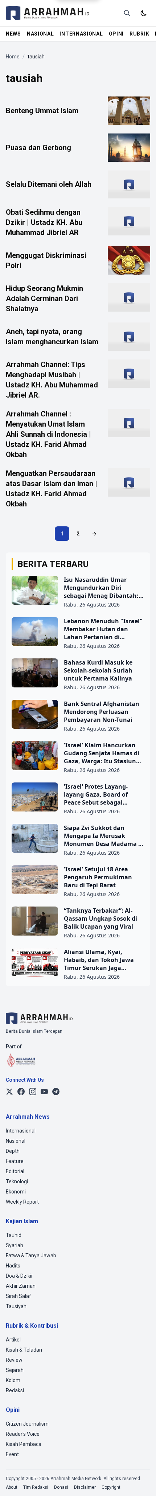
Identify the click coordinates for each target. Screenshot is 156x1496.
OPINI (116, 34)
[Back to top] (141, 1481)
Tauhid (13, 1235)
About (11, 1487)
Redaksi (15, 1390)
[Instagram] (32, 1091)
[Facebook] (21, 1091)
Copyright (111, 1487)
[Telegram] (55, 1091)
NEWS (13, 34)
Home (13, 56)
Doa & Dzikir (19, 1276)
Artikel (13, 1340)
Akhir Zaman (21, 1286)
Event (12, 1454)
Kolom (13, 1380)
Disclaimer (85, 1487)
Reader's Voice (23, 1434)
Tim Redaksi (35, 1487)
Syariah (14, 1245)
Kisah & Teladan (24, 1350)
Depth (13, 1151)
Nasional (15, 1141)
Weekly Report (22, 1202)
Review (14, 1360)
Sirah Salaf (18, 1296)
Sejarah (15, 1370)
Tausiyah (16, 1306)
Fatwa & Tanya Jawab (31, 1255)
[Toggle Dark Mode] (143, 13)
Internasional (21, 1131)
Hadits (13, 1266)
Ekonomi (16, 1192)
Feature (15, 1161)
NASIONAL (40, 34)
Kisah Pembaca (23, 1444)
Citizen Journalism (27, 1424)
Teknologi (17, 1181)
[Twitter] (9, 1091)
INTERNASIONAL (81, 34)
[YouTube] (44, 1091)
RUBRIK (139, 34)
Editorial (15, 1171)
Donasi (61, 1487)
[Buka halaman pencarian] (127, 13)
